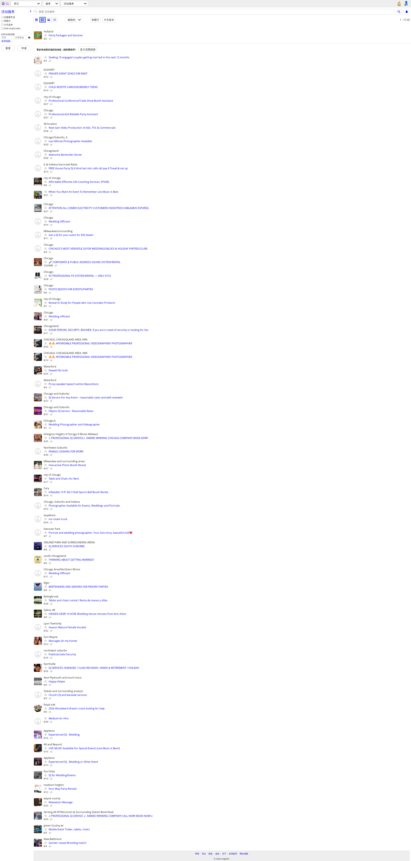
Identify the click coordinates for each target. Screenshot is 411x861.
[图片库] (49, 19)
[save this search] (407, 12)
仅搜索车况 (9, 17)
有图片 (7, 20)
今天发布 (8, 24)
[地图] (55, 19)
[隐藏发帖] (50, 39)
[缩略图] (42, 19)
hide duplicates (12, 28)
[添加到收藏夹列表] (46, 35)
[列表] (36, 19)
